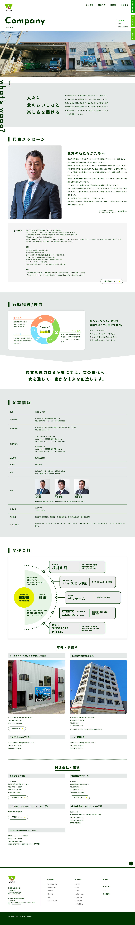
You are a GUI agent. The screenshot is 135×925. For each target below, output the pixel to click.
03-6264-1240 (16, 904)
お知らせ (124, 5)
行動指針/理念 (52, 887)
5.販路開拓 (79, 897)
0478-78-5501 (16, 894)
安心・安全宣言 (123, 27)
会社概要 (89, 5)
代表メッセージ (52, 884)
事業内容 (102, 5)
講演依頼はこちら (111, 281)
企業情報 (50, 891)
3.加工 (77, 891)
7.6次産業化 (79, 904)
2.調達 (77, 887)
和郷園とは (16, 728)
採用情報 (106, 894)
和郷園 (113, 5)
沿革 (119, 24)
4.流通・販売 (80, 894)
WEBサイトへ (17, 797)
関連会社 (50, 894)
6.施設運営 (79, 901)
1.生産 (77, 884)
